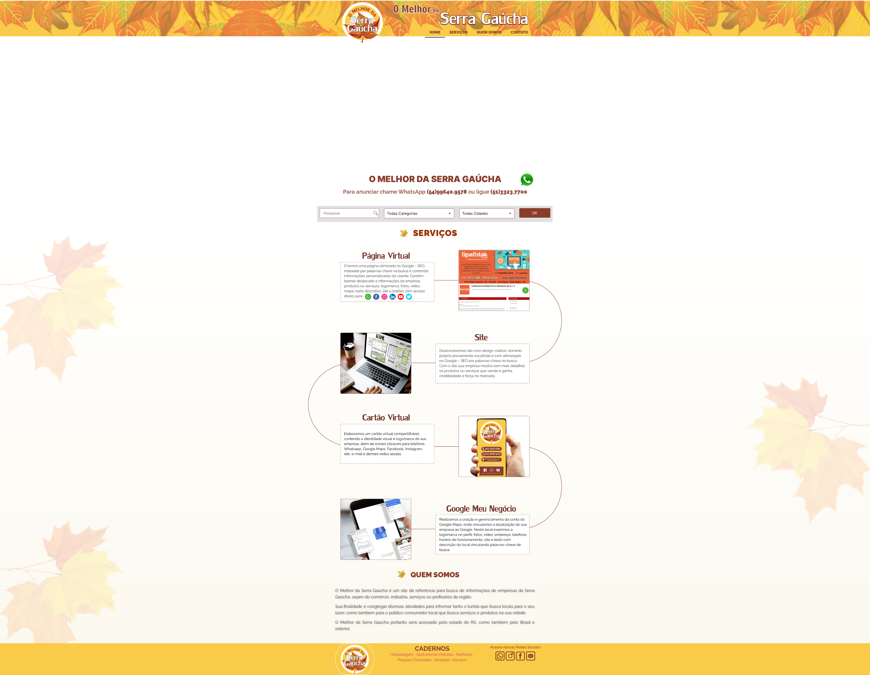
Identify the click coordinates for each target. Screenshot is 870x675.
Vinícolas (445, 654)
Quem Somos (489, 32)
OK (534, 213)
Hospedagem (401, 654)
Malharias (464, 654)
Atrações (442, 660)
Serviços (459, 32)
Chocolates (422, 660)
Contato (519, 32)
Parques (405, 660)
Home (435, 32)
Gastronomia (427, 654)
